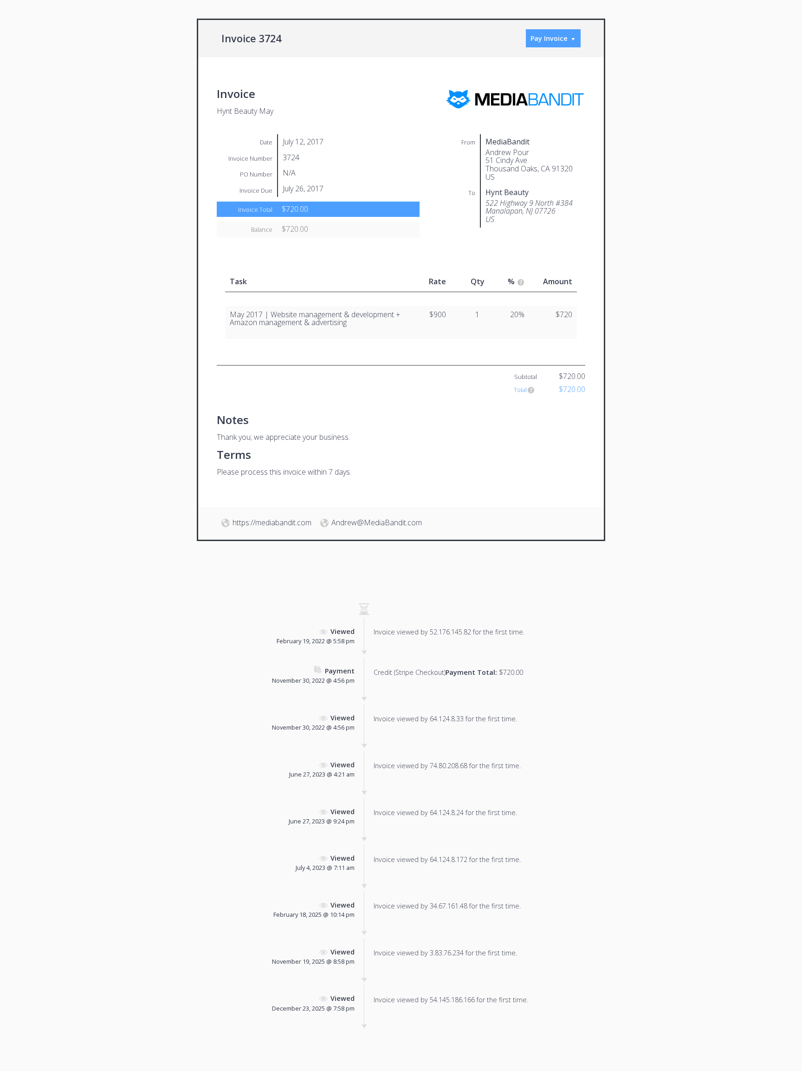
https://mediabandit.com (272, 522)
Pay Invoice (549, 38)
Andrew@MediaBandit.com (376, 522)
